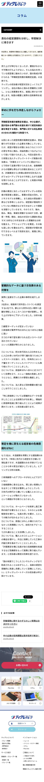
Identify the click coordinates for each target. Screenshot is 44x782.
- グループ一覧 (5, 762)
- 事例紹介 (4, 748)
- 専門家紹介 (5, 746)
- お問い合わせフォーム (30, 761)
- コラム (25, 746)
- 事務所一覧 (5, 760)
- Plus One (26, 748)
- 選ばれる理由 (5, 743)
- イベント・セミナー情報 (30, 743)
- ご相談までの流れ (28, 756)
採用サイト (22, 723)
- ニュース (26, 741)
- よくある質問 (27, 758)
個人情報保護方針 (29, 765)
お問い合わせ (22, 665)
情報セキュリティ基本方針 (32, 769)
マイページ (22, 729)
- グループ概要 (5, 741)
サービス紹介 (6, 752)
